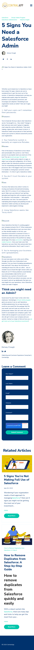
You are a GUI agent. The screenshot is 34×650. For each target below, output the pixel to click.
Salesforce (5, 18)
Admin (6, 510)
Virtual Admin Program (18, 18)
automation (19, 240)
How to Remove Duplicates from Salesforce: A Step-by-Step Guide (15, 562)
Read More (11, 516)
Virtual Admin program (24, 300)
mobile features (6, 242)
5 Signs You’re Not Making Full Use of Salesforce (16, 479)
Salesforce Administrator (9, 20)
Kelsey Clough (11, 53)
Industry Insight (24, 20)
